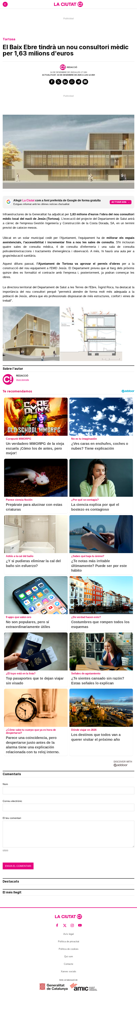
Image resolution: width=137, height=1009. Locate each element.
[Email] (85, 82)
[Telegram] (79, 82)
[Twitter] (58, 82)
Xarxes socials (68, 971)
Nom (5, 784)
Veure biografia (22, 380)
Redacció (72, 67)
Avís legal (68, 934)
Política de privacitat (68, 941)
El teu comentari (12, 818)
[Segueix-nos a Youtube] (80, 925)
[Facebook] (52, 82)
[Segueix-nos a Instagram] (72, 925)
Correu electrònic (12, 801)
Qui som (68, 956)
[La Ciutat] (68, 4)
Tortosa (9, 39)
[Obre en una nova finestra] (54, 986)
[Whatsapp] (72, 82)
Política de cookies (68, 949)
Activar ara (118, 202)
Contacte (68, 964)
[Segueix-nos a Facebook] (57, 925)
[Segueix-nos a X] (64, 925)
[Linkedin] (65, 82)
